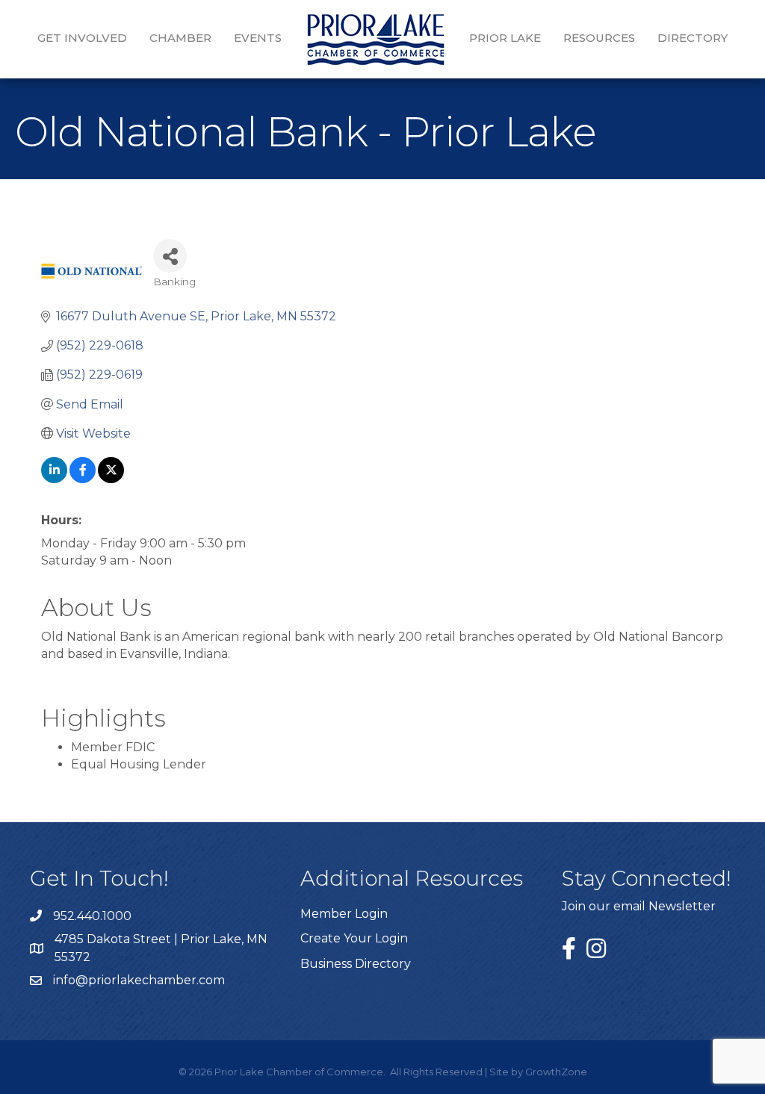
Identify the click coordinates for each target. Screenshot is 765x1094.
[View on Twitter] (111, 479)
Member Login (344, 914)
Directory (692, 38)
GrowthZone (556, 1072)
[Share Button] (170, 256)
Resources (599, 38)
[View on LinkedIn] (54, 479)
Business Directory (355, 964)
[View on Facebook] (82, 479)
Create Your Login (354, 938)
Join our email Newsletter (639, 906)
